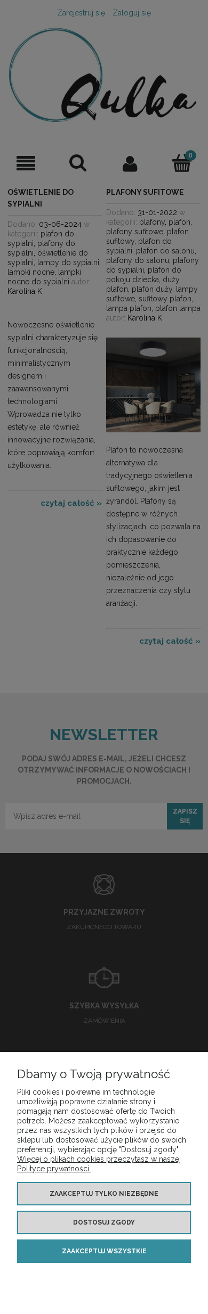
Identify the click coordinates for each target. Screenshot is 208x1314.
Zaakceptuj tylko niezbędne (104, 1193)
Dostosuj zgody (104, 1222)
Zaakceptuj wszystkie (104, 1251)
